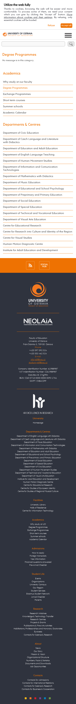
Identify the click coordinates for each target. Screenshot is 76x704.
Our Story (38, 651)
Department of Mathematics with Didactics (28, 176)
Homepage (38, 423)
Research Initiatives (38, 613)
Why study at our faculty (17, 82)
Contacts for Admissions (38, 680)
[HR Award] (37, 404)
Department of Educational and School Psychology (33, 188)
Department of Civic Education (21, 133)
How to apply (38, 553)
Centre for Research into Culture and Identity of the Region (37, 231)
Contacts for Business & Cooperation (38, 689)
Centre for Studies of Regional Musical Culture (38, 491)
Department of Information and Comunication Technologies (30, 168)
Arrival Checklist (38, 597)
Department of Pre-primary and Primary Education (38, 458)
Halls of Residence (38, 508)
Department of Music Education (21, 182)
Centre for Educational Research (22, 225)
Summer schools (13, 106)
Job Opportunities (38, 667)
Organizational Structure (38, 657)
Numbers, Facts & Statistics (38, 661)
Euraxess (38, 632)
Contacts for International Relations (38, 683)
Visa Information (38, 559)
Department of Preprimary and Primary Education (32, 194)
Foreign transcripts (38, 556)
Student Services (38, 591)
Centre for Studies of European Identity (38, 488)
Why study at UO (38, 524)
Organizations (38, 582)
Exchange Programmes (17, 94)
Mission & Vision (38, 654)
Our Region (38, 588)
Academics (11, 73)
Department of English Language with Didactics (38, 436)
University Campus (38, 585)
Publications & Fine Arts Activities (38, 626)
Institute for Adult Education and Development (30, 250)
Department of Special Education (22, 207)
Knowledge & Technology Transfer (38, 616)
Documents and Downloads (38, 664)
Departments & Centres (21, 125)
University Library (38, 505)
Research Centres (38, 620)
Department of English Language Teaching (28, 154)
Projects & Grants (38, 623)
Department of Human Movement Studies (27, 160)
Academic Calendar (14, 112)
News (38, 648)
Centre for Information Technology (38, 511)
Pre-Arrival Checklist (38, 565)
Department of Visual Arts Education (24, 219)
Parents (38, 600)
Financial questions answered (38, 562)
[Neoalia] (37, 322)
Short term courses (14, 100)
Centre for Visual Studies (17, 237)
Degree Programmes (15, 88)
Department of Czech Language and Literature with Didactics (30, 141)
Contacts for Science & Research (38, 635)
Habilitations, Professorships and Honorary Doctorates (38, 629)
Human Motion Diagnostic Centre (23, 244)
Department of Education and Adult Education (30, 148)
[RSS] (30, 265)
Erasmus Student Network (38, 594)
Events (38, 579)
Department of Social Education (22, 200)
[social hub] (44, 265)
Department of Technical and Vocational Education (33, 213)
